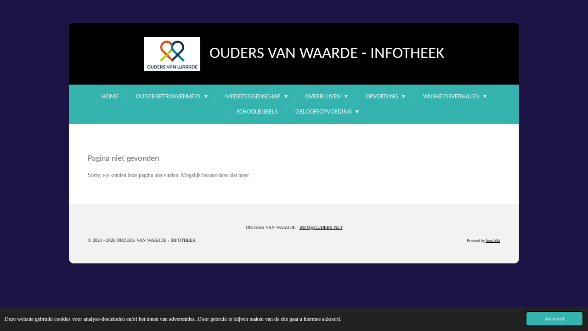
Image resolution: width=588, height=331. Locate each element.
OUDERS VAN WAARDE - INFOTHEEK (326, 54)
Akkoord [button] (554, 318)
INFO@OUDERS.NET (321, 227)
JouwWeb (493, 241)
